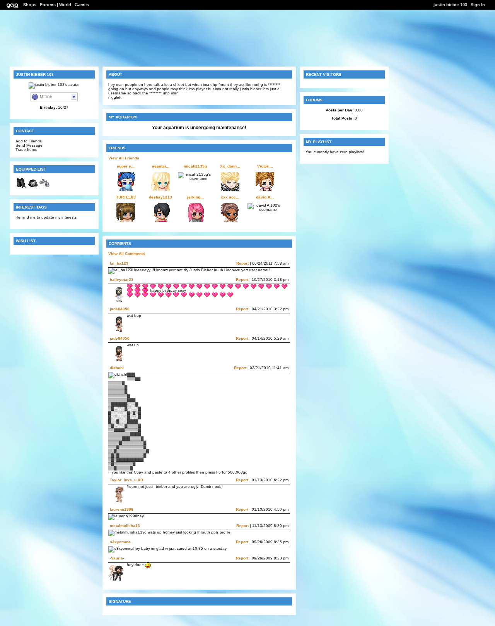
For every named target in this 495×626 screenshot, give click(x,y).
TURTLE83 (126, 197)
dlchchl (117, 368)
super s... (126, 166)
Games (82, 4)
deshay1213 (160, 197)
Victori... (265, 166)
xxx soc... (230, 197)
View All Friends (123, 158)
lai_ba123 (119, 263)
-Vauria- (117, 558)
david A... (265, 197)
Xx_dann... (230, 166)
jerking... (195, 197)
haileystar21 (121, 279)
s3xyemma (120, 542)
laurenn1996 (121, 509)
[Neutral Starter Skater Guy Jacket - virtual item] (33, 187)
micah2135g (195, 166)
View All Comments (126, 253)
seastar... (160, 166)
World (65, 4)
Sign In (478, 4)
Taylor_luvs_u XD (126, 480)
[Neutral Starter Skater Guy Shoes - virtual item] (44, 187)
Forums (48, 4)
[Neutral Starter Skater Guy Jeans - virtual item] (21, 187)
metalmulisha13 (125, 525)
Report (242, 263)
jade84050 (120, 309)
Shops (29, 4)
